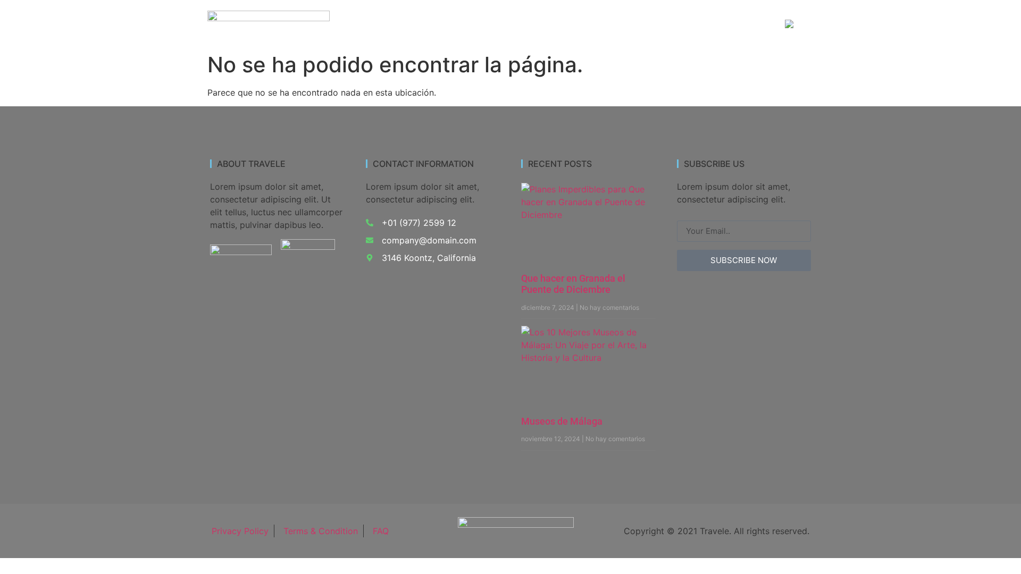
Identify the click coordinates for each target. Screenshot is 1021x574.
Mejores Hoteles (660, 25)
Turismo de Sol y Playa (563, 25)
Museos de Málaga (561, 421)
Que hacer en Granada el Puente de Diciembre (573, 284)
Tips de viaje (737, 25)
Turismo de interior (462, 25)
